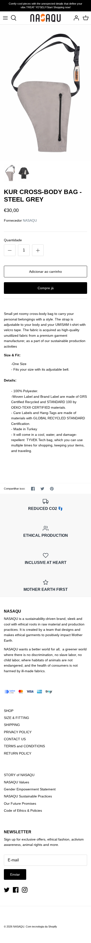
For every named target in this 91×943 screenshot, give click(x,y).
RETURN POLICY (17, 753)
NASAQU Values (16, 782)
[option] (45, 93)
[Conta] (75, 18)
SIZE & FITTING (16, 718)
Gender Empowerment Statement (30, 789)
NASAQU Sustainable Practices (28, 796)
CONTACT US (15, 739)
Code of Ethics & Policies (23, 810)
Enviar (15, 874)
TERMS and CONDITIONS (24, 746)
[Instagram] (24, 890)
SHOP (8, 711)
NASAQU (30, 220)
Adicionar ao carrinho (45, 271)
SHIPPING (12, 725)
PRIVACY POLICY (18, 732)
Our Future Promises (20, 803)
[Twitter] (6, 890)
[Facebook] (15, 890)
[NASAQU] (45, 18)
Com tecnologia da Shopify (41, 926)
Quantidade (13, 240)
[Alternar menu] (5, 18)
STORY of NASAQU (19, 775)
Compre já (46, 288)
